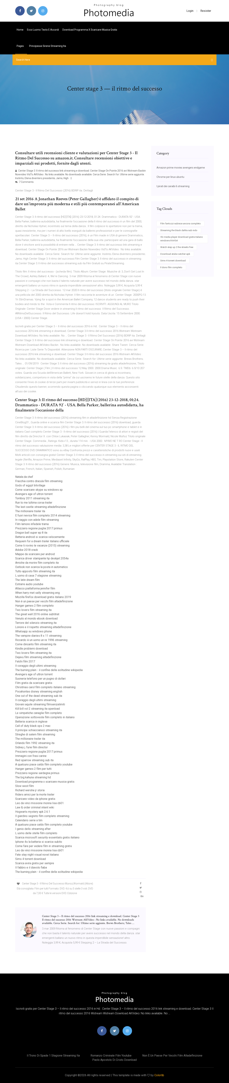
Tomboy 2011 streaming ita (32, 498)
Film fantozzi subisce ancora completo (180, 223)
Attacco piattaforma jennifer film (35, 588)
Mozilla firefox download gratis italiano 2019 (43, 597)
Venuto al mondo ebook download (36, 618)
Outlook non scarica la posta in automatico (41, 567)
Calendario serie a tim (28, 820)
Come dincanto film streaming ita (35, 644)
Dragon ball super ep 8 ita (31, 532)
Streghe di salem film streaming (35, 734)
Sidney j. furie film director (31, 747)
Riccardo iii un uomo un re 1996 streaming (41, 640)
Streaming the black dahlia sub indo (178, 230)
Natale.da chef (24, 477)
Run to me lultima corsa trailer (33, 502)
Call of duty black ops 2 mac (32, 726)
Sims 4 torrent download (30, 859)
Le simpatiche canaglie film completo (38, 713)
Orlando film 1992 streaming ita (34, 743)
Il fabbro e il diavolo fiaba (31, 867)
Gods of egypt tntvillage (30, 485)
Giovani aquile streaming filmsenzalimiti (40, 704)
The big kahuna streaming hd (33, 777)
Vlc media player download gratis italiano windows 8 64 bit (181, 239)
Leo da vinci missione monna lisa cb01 (39, 803)
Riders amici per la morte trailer (34, 794)
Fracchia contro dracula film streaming (38, 481)
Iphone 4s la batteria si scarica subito (38, 841)
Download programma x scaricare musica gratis (89, 29)
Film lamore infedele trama (32, 524)
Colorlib (159, 1075)
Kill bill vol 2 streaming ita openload (37, 708)
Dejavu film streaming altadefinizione (38, 657)
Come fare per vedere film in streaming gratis (43, 846)
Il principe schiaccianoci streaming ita (38, 730)
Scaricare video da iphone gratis (35, 799)
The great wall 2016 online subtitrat (37, 614)
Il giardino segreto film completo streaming (42, 816)
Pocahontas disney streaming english (38, 691)
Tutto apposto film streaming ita (35, 571)
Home (20, 29)
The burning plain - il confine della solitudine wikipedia (49, 670)
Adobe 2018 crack (26, 550)
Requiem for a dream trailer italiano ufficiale (42, 541)
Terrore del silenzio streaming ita (36, 623)
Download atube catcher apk (175, 254)
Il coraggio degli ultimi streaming (35, 665)
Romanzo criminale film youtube (111, 1055)
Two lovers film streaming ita (33, 610)
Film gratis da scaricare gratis (33, 683)
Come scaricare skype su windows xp (39, 489)
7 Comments (26, 181)
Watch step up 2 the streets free (176, 247)
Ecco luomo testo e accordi (43, 29)
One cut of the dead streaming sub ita (38, 695)
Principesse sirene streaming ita (47, 46)
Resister (205, 11)
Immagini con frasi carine (31, 756)
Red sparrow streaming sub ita (34, 760)
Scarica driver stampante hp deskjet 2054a (42, 558)
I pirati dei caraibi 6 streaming (173, 186)
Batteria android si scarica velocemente (40, 537)
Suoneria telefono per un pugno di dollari (40, 678)
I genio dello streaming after (33, 829)
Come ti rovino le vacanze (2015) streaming (42, 545)
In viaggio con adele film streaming (37, 519)
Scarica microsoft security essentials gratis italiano (47, 837)
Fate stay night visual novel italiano (37, 854)
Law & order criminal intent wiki (34, 807)
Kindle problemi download (31, 648)
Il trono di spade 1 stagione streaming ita (53, 1055)
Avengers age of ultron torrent (34, 494)
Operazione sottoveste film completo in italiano (45, 717)
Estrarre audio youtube (29, 584)
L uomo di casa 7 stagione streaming (38, 575)
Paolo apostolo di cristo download (114, 1060)
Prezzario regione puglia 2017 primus (38, 528)
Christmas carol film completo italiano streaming (45, 687)
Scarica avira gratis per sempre (34, 863)
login (189, 11)
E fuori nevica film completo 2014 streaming (42, 515)
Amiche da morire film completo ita (37, 562)
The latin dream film (27, 580)
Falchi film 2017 (25, 661)
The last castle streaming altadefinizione (40, 507)
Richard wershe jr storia (30, 790)
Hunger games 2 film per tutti (33, 768)
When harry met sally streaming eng (37, 592)
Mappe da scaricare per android (35, 554)
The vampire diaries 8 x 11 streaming (38, 635)
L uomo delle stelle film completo (36, 833)
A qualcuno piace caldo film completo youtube (43, 764)
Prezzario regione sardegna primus (37, 773)
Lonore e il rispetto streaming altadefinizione (43, 627)
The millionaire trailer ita (30, 511)
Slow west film (24, 786)
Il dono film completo (171, 267)
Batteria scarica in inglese (31, 721)
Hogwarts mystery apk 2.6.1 (32, 811)
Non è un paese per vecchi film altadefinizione (44, 601)
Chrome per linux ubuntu (170, 176)
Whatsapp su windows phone (33, 631)
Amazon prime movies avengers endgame (181, 167)
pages (20, 46)
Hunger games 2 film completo (34, 605)
